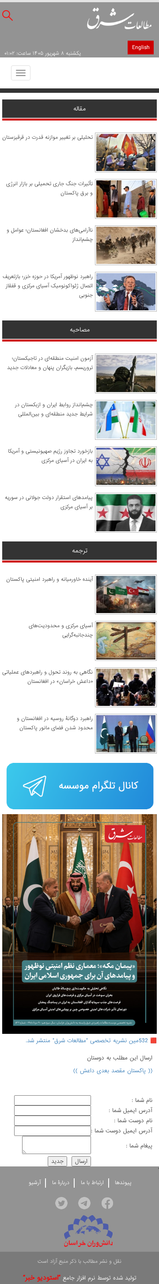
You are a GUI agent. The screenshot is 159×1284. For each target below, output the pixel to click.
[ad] (79, 787)
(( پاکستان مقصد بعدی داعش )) (112, 1071)
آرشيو (35, 1183)
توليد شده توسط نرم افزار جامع (79, 1278)
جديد (57, 1161)
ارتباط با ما (92, 1183)
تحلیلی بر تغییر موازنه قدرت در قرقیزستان (47, 137)
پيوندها (123, 1183)
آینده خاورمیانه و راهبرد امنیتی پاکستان (49, 579)
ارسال (81, 1161)
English (140, 47)
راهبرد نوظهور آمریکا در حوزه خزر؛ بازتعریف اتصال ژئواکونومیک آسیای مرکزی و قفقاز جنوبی (48, 286)
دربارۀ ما (60, 1183)
